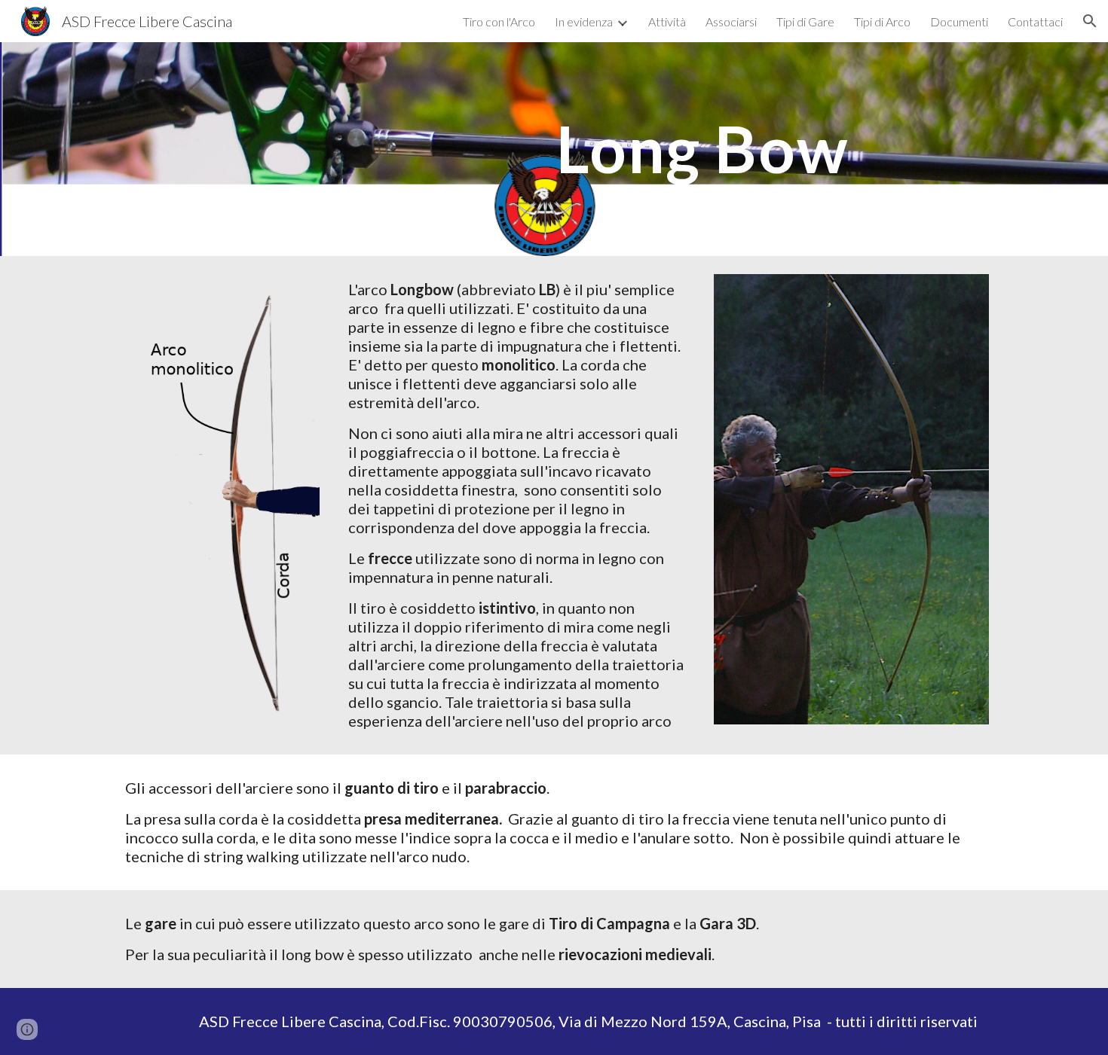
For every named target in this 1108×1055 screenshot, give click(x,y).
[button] (1090, 21)
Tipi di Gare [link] (805, 21)
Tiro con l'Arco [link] (499, 21)
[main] (702, 149)
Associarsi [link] (731, 21)
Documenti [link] (959, 21)
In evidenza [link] (584, 21)
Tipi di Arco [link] (882, 21)
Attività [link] (667, 21)
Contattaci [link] (1035, 21)
